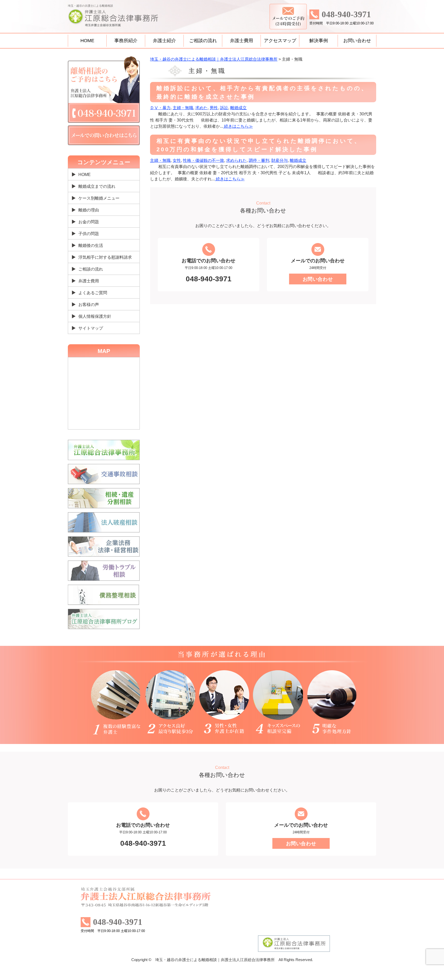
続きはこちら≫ (238, 126)
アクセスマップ (280, 40)
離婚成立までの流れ (96, 186)
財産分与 (279, 160)
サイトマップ (90, 328)
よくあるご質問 (92, 293)
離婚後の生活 (90, 245)
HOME (87, 40)
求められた (236, 160)
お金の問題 (88, 222)
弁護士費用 (241, 40)
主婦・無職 (183, 108)
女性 (177, 160)
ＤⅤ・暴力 (160, 108)
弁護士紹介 (164, 40)
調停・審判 (259, 160)
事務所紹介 (125, 40)
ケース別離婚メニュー (98, 198)
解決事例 (318, 40)
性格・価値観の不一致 (203, 160)
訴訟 (224, 108)
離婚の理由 (88, 210)
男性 (214, 108)
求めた (201, 108)
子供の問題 (88, 233)
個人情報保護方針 (94, 316)
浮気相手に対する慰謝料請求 (105, 257)
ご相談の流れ (203, 40)
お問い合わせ (357, 40)
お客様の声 (88, 304)
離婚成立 (238, 108)
